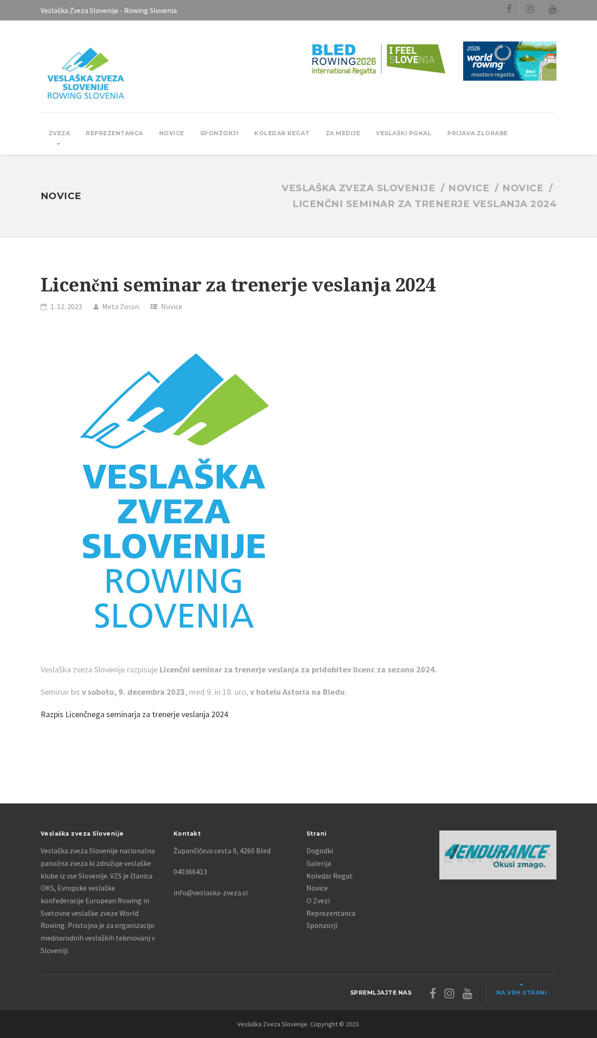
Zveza (59, 133)
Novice (171, 133)
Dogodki (319, 850)
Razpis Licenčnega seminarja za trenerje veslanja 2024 (134, 714)
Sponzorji (219, 133)
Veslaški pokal (403, 133)
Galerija (318, 863)
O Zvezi (318, 900)
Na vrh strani (521, 992)
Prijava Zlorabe (477, 133)
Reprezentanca (114, 133)
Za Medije (343, 133)
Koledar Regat (282, 133)
